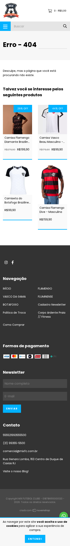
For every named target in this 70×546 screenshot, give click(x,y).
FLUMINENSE (45, 297)
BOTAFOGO (10, 305)
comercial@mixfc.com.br (20, 451)
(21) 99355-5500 (14, 443)
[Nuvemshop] (35, 511)
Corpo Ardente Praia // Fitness (51, 315)
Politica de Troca (14, 313)
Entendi (35, 539)
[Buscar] (65, 26)
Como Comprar (13, 325)
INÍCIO (7, 289)
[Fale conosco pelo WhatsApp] (63, 516)
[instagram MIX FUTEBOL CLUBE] (6, 262)
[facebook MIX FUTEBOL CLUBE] (12, 262)
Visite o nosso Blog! (16, 471)
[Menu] (5, 26)
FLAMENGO (45, 289)
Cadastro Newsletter (52, 305)
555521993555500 (14, 435)
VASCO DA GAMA (14, 297)
